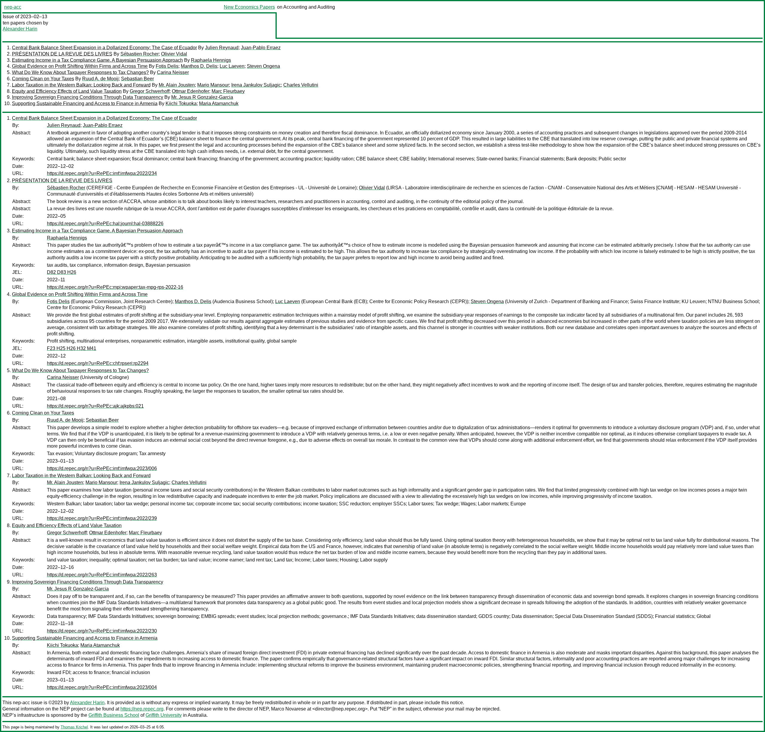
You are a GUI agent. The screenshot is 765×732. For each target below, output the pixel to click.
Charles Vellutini (300, 85)
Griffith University (164, 715)
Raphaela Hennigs (211, 60)
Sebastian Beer (137, 78)
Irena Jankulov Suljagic (256, 85)
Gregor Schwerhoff (149, 91)
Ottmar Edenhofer (190, 91)
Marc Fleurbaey (228, 91)
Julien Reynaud (221, 47)
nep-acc (12, 7)
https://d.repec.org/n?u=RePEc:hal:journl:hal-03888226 (105, 223)
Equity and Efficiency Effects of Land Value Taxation (67, 91)
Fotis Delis (167, 66)
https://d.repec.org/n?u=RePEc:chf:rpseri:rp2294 (98, 363)
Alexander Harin (20, 28)
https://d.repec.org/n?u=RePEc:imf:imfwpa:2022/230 (102, 630)
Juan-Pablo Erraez (261, 47)
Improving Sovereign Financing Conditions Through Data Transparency (87, 97)
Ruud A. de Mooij (100, 78)
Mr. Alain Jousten (177, 85)
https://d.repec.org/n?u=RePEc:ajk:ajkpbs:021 (95, 406)
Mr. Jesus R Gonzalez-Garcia (202, 97)
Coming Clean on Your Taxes (43, 78)
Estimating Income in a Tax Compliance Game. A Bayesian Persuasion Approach (97, 60)
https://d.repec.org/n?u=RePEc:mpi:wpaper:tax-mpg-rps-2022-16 (115, 287)
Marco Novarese (288, 708)
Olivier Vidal (174, 53)
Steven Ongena (263, 66)
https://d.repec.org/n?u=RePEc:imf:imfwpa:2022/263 (102, 574)
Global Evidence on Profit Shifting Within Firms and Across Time (80, 66)
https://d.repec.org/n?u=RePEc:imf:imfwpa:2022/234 (102, 173)
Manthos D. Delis (199, 66)
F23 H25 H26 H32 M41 (71, 348)
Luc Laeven (232, 66)
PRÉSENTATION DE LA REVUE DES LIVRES (62, 53)
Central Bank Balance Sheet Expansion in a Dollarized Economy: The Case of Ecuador (104, 47)
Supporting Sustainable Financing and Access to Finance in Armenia (84, 103)
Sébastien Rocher (139, 53)
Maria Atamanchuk (218, 103)
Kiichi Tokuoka (181, 103)
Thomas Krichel (74, 727)
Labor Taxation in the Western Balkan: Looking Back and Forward (81, 85)
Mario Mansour (213, 85)
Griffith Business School (113, 715)
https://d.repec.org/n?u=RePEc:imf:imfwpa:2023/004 (102, 687)
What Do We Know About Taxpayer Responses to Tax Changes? (80, 72)
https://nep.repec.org (141, 708)
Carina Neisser (173, 72)
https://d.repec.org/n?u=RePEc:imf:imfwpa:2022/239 (102, 518)
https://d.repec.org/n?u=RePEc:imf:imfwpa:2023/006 (102, 468)
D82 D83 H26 (61, 272)
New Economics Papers (249, 7)
